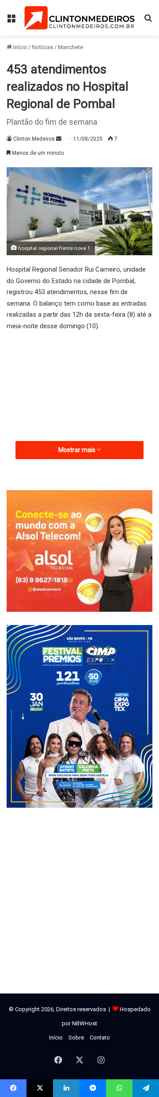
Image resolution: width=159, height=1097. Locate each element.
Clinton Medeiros (34, 139)
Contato (100, 1037)
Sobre (76, 1037)
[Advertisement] (79, 403)
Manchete (70, 47)
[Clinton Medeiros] (79, 18)
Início (19, 47)
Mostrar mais (77, 449)
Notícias (42, 47)
